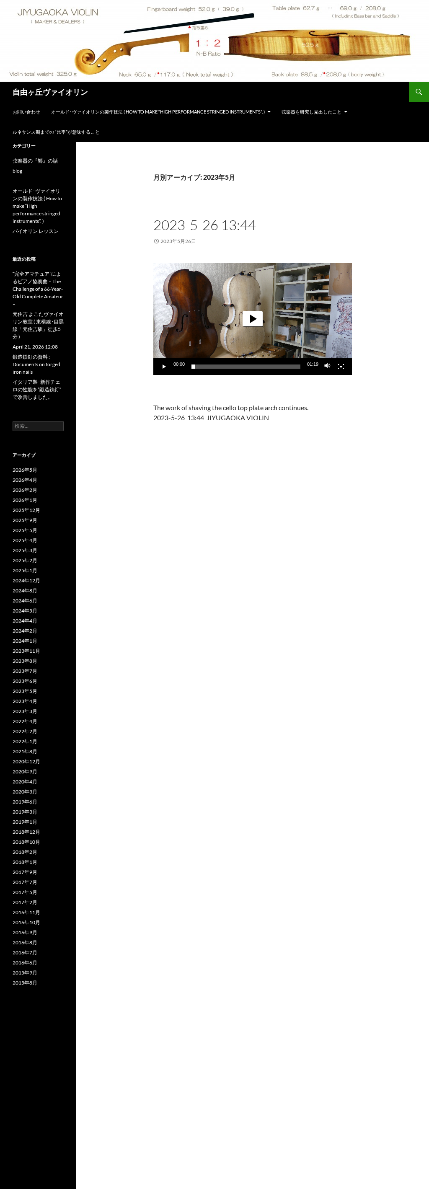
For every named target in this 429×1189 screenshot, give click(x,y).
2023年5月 (25, 691)
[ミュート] (327, 366)
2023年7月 (25, 671)
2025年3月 (25, 550)
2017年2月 (25, 902)
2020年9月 (25, 771)
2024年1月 (25, 641)
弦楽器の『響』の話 (35, 161)
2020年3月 (25, 791)
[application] (252, 319)
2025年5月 (25, 530)
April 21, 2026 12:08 (35, 347)
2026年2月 (25, 490)
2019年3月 (25, 812)
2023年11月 (26, 651)
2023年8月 (25, 661)
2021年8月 (25, 751)
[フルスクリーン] (341, 366)
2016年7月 (25, 952)
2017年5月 (25, 892)
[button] (253, 318)
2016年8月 (25, 942)
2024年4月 (25, 621)
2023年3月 (25, 711)
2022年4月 (25, 721)
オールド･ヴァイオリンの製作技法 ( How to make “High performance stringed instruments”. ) (158, 111)
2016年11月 (26, 912)
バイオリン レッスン (36, 231)
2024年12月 (26, 580)
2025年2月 (25, 560)
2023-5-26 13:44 (204, 224)
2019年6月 (25, 802)
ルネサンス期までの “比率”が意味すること (56, 131)
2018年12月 (26, 832)
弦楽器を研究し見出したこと (311, 111)
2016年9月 (25, 932)
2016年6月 (25, 962)
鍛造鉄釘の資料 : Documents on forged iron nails (36, 364)
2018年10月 (26, 842)
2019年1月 (25, 822)
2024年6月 (25, 600)
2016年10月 (26, 922)
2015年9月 (25, 972)
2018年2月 (25, 852)
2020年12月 (26, 761)
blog (17, 171)
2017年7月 (25, 882)
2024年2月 (25, 631)
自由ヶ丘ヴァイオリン (50, 91)
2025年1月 (25, 570)
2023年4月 (25, 701)
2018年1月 (25, 862)
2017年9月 (25, 872)
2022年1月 (25, 741)
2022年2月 (25, 731)
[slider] (245, 366)
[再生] (164, 366)
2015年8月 (25, 983)
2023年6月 (25, 681)
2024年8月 (25, 590)
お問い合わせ (26, 111)
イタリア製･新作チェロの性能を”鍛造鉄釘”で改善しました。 (37, 389)
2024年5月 (25, 610)
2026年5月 (25, 470)
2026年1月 (25, 500)
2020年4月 (25, 781)
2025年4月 (25, 540)
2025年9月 (25, 520)
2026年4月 (25, 480)
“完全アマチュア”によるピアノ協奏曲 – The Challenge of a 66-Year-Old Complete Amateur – (38, 289)
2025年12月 (26, 510)
